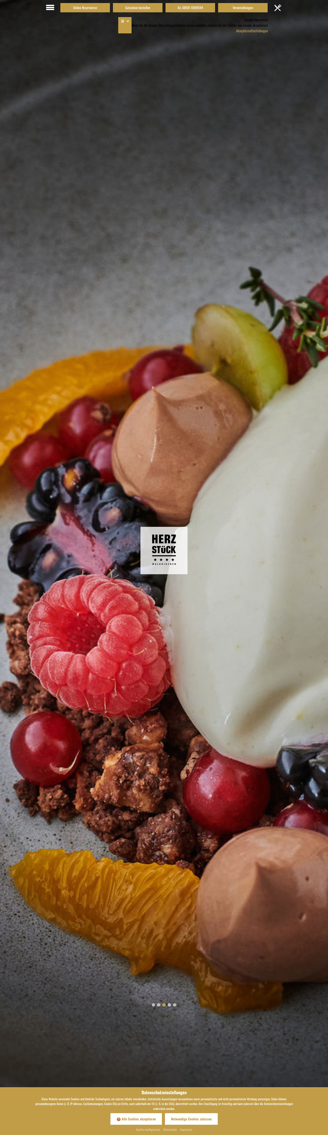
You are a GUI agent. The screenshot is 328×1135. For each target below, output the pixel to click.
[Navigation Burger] (277, 7)
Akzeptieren (243, 30)
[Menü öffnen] (50, 7)
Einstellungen (259, 30)
